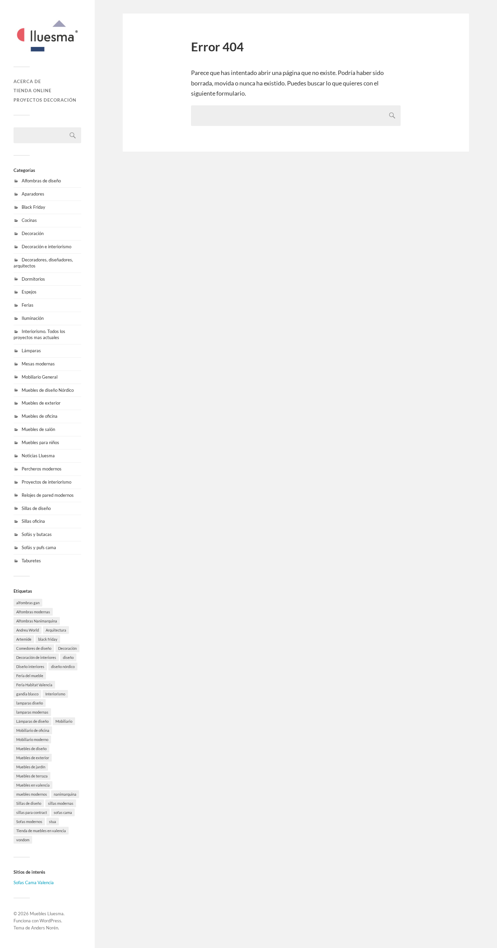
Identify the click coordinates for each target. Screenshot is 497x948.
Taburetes (31, 560)
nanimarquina (65, 794)
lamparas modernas (32, 712)
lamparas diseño (29, 703)
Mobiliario (63, 721)
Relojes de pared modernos (48, 495)
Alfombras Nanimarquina (36, 621)
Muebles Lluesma (47, 913)
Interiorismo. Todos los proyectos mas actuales (39, 334)
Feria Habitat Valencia (34, 685)
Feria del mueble (29, 675)
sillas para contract (31, 812)
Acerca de (27, 81)
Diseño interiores (30, 666)
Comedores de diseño (33, 648)
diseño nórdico (63, 666)
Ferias (27, 305)
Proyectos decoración (45, 100)
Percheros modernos (42, 468)
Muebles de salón (38, 429)
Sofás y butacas (37, 534)
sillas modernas (60, 803)
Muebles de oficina (39, 416)
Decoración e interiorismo (46, 246)
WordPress (50, 920)
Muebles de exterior (41, 403)
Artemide (23, 639)
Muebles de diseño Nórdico (48, 390)
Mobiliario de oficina (32, 730)
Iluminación (33, 318)
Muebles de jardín (30, 767)
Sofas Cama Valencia (34, 882)
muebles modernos (31, 794)
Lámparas (31, 350)
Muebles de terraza (32, 776)
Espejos (29, 291)
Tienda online (32, 90)
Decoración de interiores (36, 657)
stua (52, 821)
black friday (47, 639)
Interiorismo (55, 694)
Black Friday (33, 207)
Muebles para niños (40, 442)
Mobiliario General (39, 377)
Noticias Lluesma (38, 455)
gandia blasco (27, 694)
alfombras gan (28, 602)
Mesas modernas (38, 363)
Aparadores (33, 194)
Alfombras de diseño (41, 180)
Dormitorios (33, 279)
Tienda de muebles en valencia (41, 830)
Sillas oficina (33, 521)
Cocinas (29, 220)
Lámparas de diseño (32, 721)
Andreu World (27, 630)
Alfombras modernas (33, 612)
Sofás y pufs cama (39, 547)
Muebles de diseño (31, 748)
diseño (68, 657)
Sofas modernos (29, 821)
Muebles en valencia (33, 785)
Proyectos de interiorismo (46, 482)
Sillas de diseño (36, 508)
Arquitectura (56, 630)
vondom (22, 840)
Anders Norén (44, 927)
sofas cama (63, 812)
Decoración (33, 233)
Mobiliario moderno (32, 739)
